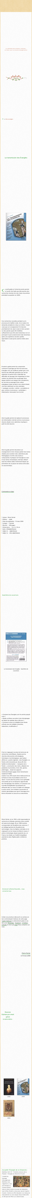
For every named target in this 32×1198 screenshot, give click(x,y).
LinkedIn (4, 925)
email (15, 925)
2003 (8, 1118)
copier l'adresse (6, 921)
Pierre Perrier (26, 953)
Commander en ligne (8, 491)
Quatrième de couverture (10, 595)
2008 (8, 1096)
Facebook (18, 923)
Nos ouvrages (9, 119)
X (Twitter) (25, 923)
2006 (23, 1096)
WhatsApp (11, 923)
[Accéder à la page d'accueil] (16, 92)
